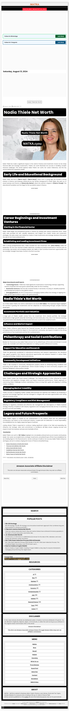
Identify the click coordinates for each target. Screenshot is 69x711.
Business (33, 581)
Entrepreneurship (33, 591)
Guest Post (34, 668)
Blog (33, 578)
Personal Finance (33, 602)
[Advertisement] (34, 22)
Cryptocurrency (33, 585)
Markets (33, 598)
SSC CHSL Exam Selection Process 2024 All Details (22, 540)
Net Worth (10, 457)
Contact (34, 675)
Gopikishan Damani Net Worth (15, 450)
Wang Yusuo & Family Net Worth (15, 454)
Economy (33, 588)
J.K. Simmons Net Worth (13, 535)
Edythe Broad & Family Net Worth (16, 452)
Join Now (60, 36)
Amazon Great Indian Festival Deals (34, 9)
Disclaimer (34, 679)
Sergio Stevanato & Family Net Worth (17, 444)
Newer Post (6, 478)
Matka (34, 644)
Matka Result (32, 703)
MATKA (37, 702)
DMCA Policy (34, 682)
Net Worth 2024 (18, 457)
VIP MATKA (30, 457)
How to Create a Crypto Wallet (16, 546)
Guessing (35, 658)
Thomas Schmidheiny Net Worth (15, 446)
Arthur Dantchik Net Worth (14, 448)
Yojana (33, 609)
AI (33, 574)
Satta (60, 703)
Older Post (63, 478)
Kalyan (34, 654)
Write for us (34, 661)
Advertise (34, 672)
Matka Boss (42, 703)
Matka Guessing (52, 703)
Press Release (34, 665)
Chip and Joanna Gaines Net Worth (18, 529)
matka (26, 697)
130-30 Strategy (11, 524)
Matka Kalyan (24, 703)
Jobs (33, 595)
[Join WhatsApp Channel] (3, 707)
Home (34, 478)
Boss (34, 648)
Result (35, 651)
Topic (25, 457)
